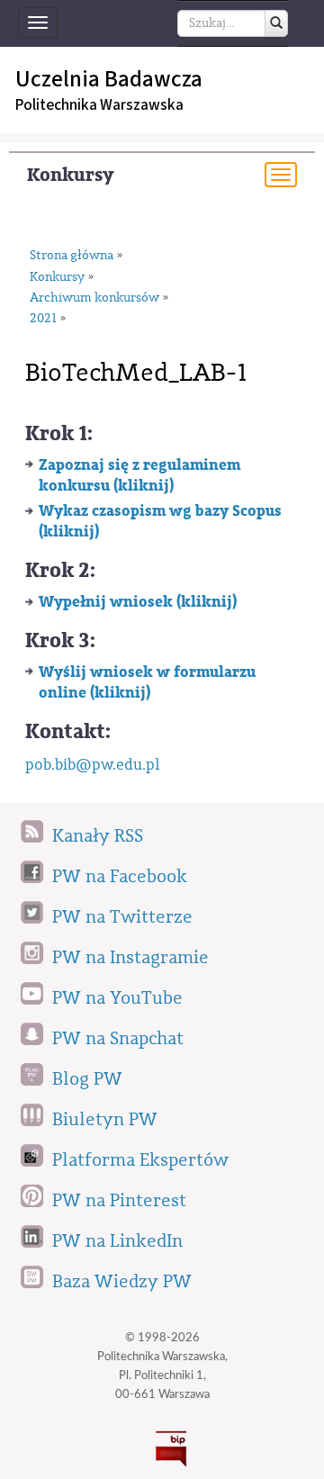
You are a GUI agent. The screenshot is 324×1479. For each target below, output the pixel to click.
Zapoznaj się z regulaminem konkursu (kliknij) (139, 475)
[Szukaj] (276, 23)
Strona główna (71, 256)
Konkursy (70, 175)
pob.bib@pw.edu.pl (92, 764)
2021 (43, 319)
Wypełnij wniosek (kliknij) (138, 601)
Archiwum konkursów (94, 298)
